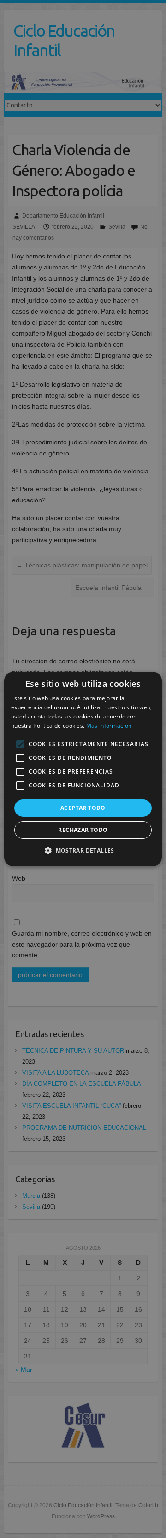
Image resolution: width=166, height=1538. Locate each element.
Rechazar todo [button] (82, 830)
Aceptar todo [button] (83, 808)
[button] (83, 850)
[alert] (83, 769)
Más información (109, 726)
